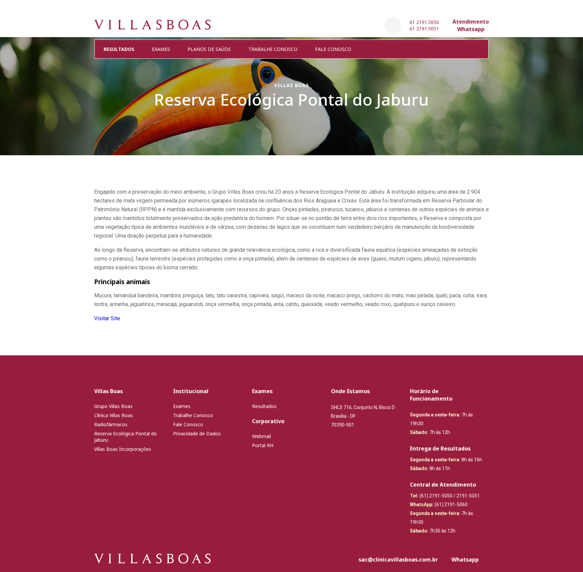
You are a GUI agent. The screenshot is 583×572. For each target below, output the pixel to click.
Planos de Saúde (209, 49)
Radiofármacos (111, 424)
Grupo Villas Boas (113, 406)
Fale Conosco (333, 49)
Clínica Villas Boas (113, 415)
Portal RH (262, 445)
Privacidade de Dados (197, 433)
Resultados (264, 406)
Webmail (261, 436)
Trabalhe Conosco (273, 49)
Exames (161, 49)
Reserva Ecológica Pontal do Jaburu (125, 436)
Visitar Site (107, 318)
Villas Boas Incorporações (122, 449)
